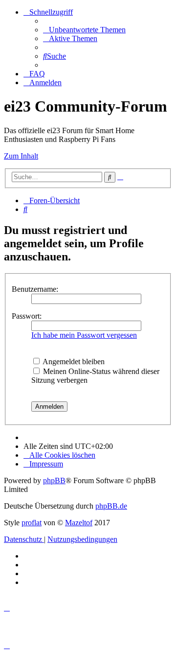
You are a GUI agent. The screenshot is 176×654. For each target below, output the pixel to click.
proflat (32, 522)
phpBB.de (111, 506)
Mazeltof (78, 522)
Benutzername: (35, 289)
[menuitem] (84, 29)
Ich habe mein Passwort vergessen (84, 335)
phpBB (54, 480)
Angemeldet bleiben (73, 361)
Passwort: (27, 316)
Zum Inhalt (21, 156)
